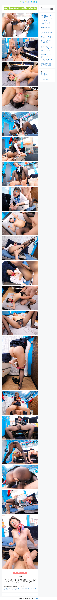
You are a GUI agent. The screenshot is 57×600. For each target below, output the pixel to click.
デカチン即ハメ (18, 588)
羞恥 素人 (47, 63)
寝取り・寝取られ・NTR (45, 41)
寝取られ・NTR (43, 40)
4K (44, 15)
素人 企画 (46, 60)
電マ (41, 65)
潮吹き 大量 (42, 50)
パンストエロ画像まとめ (45, 79)
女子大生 (43, 36)
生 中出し (42, 51)
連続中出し (50, 64)
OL (51, 15)
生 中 (50, 50)
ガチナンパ (43, 18)
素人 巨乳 (50, 60)
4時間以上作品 (8, 588)
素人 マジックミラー (46, 58)
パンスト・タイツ (27, 588)
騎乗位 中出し (50, 65)
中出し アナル (43, 28)
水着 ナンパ (47, 46)
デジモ (42, 20)
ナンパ (46, 20)
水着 (44, 46)
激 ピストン (46, 50)
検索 (41, 7)
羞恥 (42, 63)
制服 (46, 33)
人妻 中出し (47, 32)
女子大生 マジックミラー (49, 36)
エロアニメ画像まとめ (45, 76)
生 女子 (46, 51)
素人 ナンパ (44, 56)
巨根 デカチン (43, 43)
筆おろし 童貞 (43, 54)
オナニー (47, 17)
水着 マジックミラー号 (49, 47)
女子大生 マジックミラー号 (47, 37)
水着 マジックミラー (43, 47)
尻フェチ (42, 42)
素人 (46, 54)
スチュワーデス (13, 588)
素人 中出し (50, 59)
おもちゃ (42, 16)
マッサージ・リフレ (44, 27)
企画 (33, 588)
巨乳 (44, 42)
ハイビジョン (22, 588)
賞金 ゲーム (42, 64)
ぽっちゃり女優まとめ (45, 74)
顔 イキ (44, 65)
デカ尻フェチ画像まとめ (45, 78)
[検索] (51, 9)
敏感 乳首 (42, 46)
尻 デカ (51, 41)
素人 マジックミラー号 (44, 59)
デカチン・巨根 (49, 18)
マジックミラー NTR (46, 23)
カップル (50, 17)
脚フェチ (12, 589)
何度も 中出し (43, 33)
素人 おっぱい (49, 54)
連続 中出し (46, 64)
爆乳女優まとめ (43, 72)
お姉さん (45, 16)
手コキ (46, 43)
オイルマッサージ (43, 17)
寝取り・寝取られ (49, 40)
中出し (32, 588)
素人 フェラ (48, 56)
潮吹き (48, 48)
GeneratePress (35, 598)
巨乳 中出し (48, 42)
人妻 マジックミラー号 (49, 31)
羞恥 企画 (44, 63)
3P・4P (42, 15)
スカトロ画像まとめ (44, 75)
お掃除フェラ (48, 16)
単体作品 (48, 33)
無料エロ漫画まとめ (44, 73)
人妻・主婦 (43, 32)
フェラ (42, 23)
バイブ (50, 22)
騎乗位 (15, 589)
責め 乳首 (50, 63)
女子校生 (48, 38)
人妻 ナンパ (43, 31)
